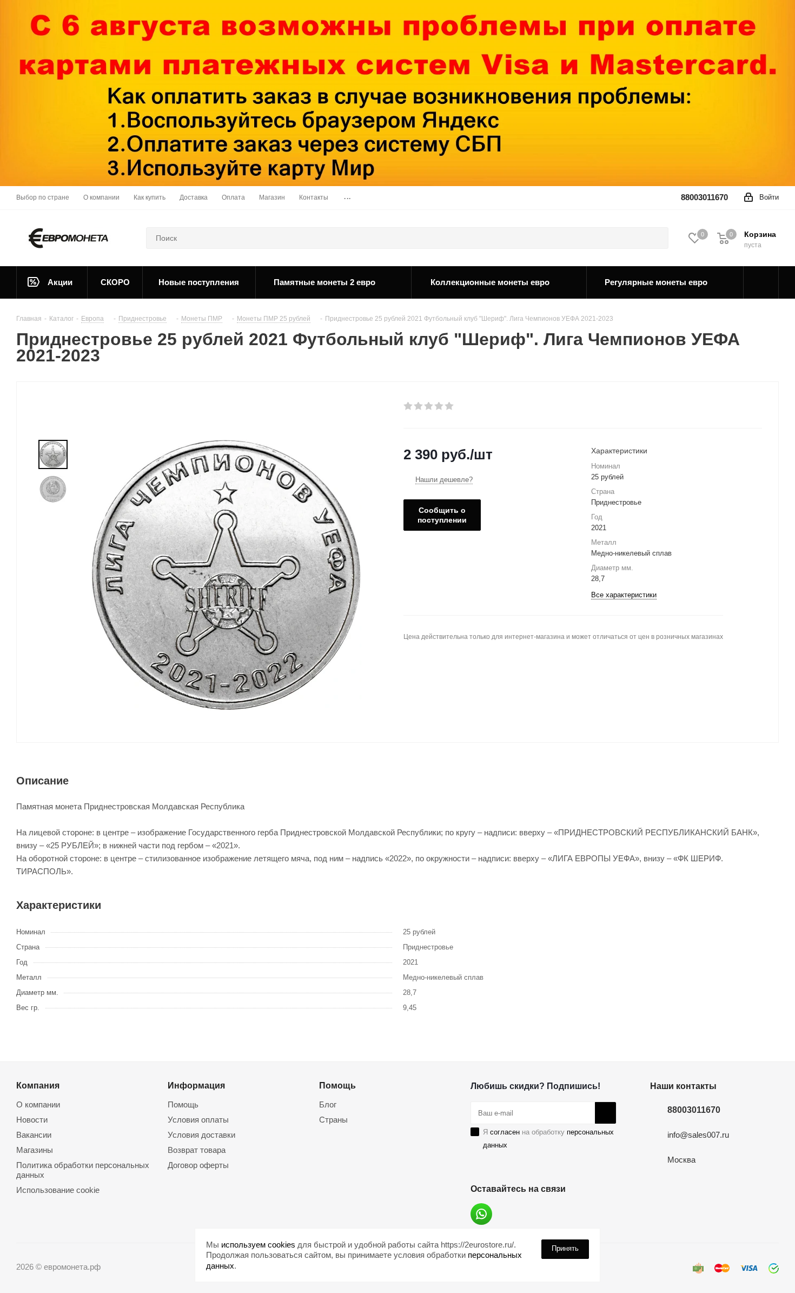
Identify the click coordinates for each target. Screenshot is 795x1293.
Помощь (183, 1104)
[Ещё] (761, 282)
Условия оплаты (198, 1119)
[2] (419, 406)
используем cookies (258, 1244)
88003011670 (704, 197)
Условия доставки (201, 1134)
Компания (37, 1085)
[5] (450, 406)
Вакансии (33, 1134)
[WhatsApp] (481, 1214)
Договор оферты (198, 1165)
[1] (408, 406)
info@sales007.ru (698, 1134)
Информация (196, 1085)
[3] (429, 406)
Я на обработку (548, 1138)
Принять (565, 1248)
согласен (505, 1132)
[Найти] (655, 238)
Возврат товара (197, 1150)
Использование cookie (58, 1190)
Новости (32, 1119)
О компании (38, 1104)
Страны (333, 1119)
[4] (439, 406)
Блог (327, 1104)
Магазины (34, 1150)
